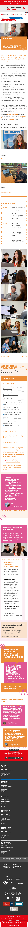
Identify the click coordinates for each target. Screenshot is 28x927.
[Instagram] (15, 758)
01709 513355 (4, 814)
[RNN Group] (14, 765)
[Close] (2, 922)
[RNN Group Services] (14, 842)
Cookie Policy (10, 919)
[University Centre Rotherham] (14, 827)
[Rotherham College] (14, 781)
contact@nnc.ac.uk (5, 801)
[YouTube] (18, 758)
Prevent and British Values (10, 859)
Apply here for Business (13, 460)
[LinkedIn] (12, 758)
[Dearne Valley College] (14, 810)
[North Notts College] (14, 8)
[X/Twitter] (9, 758)
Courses (16, 14)
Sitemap (25, 918)
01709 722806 (4, 831)
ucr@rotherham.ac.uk (6, 832)
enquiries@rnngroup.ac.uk (7, 770)
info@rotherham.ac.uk (6, 786)
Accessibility (4, 918)
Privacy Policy (17, 919)
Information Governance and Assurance (13, 753)
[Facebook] (6, 758)
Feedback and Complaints (14, 754)
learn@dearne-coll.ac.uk (7, 815)
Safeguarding (21, 859)
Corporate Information (13, 752)
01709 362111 (4, 769)
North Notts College (8, 14)
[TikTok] (22, 758)
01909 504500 (5, 799)
